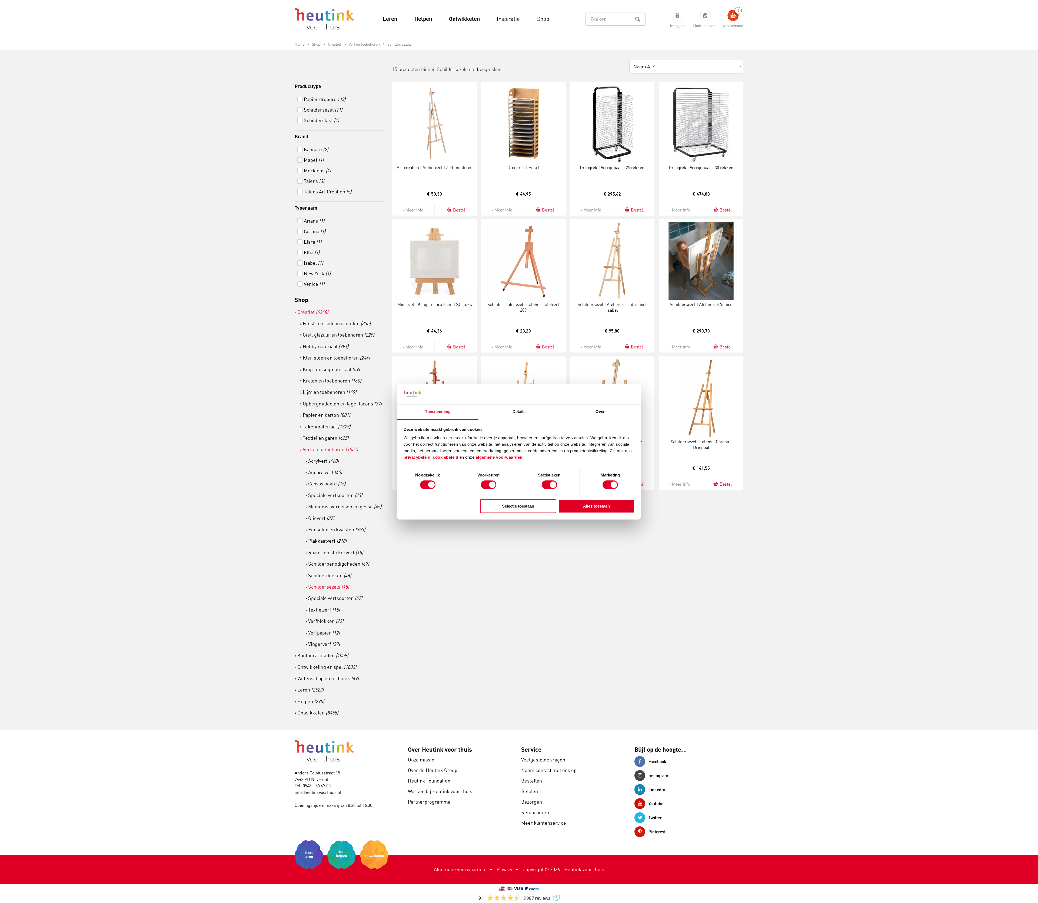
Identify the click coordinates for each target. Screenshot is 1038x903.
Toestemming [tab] (438, 411)
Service (531, 749)
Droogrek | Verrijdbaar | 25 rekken (612, 167)
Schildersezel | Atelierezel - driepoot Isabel (612, 307)
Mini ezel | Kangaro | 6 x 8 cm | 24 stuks (434, 304)
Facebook (657, 761)
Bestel (459, 210)
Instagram (658, 775)
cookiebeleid (446, 457)
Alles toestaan (596, 506)
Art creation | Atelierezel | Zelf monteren (435, 167)
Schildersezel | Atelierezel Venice (701, 304)
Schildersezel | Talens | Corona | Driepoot (701, 444)
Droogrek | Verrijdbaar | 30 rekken (701, 167)
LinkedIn (656, 789)
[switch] (488, 484)
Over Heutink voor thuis (440, 749)
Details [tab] (519, 411)
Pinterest (657, 831)
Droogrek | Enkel (523, 167)
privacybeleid (417, 457)
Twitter (655, 817)
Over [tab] (600, 411)
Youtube (655, 803)
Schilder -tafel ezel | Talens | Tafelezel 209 (523, 307)
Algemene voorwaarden (459, 869)
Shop (301, 300)
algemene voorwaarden (499, 457)
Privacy (504, 869)
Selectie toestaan (518, 506)
